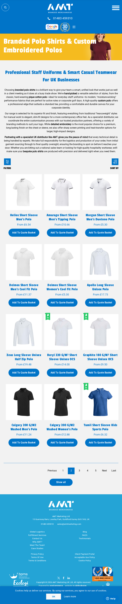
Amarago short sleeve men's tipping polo (62, 217)
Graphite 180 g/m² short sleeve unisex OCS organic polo (100, 359)
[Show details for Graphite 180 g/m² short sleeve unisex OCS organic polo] (100, 332)
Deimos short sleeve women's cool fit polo (62, 287)
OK (53, 596)
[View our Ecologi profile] (20, 585)
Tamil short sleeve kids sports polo (100, 427)
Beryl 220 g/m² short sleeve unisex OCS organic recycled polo (62, 359)
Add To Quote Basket (23, 232)
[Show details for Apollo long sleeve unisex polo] (100, 262)
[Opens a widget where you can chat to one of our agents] (111, 599)
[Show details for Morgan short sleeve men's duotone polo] (100, 192)
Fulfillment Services (37, 535)
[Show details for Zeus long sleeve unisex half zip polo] (24, 332)
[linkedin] (69, 578)
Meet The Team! (37, 545)
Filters (7, 161)
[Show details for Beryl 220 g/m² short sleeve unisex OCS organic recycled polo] (62, 332)
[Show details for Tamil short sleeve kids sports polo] (100, 402)
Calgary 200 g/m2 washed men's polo (24, 427)
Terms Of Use (37, 557)
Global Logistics (37, 532)
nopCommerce (56, 586)
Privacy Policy (37, 554)
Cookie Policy (85, 560)
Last (113, 470)
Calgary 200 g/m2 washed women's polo (62, 427)
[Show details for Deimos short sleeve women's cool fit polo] (62, 262)
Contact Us (37, 538)
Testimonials (85, 538)
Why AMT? (37, 542)
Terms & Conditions (37, 560)
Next (104, 470)
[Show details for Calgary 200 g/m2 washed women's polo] (62, 402)
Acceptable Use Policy (85, 557)
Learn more (70, 596)
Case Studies (37, 548)
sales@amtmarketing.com (69, 524)
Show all (61, 482)
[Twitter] (59, 578)
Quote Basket (74, 27)
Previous (52, 470)
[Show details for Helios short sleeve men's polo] (24, 192)
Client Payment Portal (85, 554)
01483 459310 (63, 18)
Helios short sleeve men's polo (24, 217)
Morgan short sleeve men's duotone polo (100, 217)
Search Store (5, 7)
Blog (85, 532)
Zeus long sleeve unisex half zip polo (24, 357)
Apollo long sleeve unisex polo (100, 287)
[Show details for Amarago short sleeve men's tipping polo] (62, 192)
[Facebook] (63, 578)
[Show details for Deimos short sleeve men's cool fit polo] (24, 262)
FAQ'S (84, 535)
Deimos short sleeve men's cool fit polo (24, 287)
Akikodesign (81, 586)
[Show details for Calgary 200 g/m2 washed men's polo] (24, 402)
